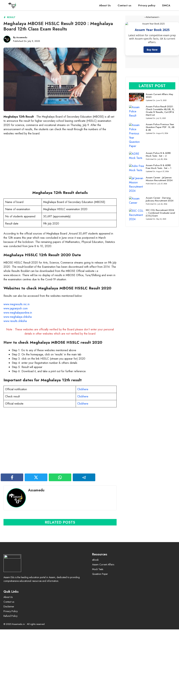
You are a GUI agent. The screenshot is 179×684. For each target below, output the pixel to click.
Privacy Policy (10, 611)
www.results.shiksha (15, 321)
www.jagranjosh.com (15, 308)
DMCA (166, 5)
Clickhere (82, 389)
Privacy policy (146, 5)
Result (11, 17)
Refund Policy (10, 616)
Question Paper (100, 574)
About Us (105, 5)
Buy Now (152, 49)
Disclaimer (8, 606)
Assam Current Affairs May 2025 (159, 96)
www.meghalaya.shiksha (17, 317)
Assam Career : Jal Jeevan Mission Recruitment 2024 (159, 179)
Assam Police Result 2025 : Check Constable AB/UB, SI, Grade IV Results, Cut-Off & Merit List (160, 111)
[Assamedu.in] (13, 5)
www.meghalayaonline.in (17, 313)
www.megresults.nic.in (16, 304)
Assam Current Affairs (103, 564)
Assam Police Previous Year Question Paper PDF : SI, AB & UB (160, 127)
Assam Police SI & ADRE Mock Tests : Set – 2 (158, 154)
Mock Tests (97, 569)
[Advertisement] (60, 164)
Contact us (124, 5)
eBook (95, 560)
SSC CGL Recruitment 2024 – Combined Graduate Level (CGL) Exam (160, 212)
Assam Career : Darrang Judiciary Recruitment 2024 (159, 199)
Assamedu (21, 37)
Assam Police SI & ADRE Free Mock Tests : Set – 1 (158, 167)
